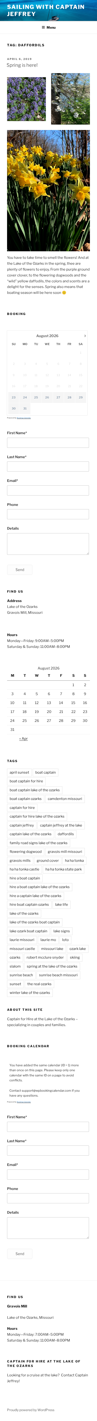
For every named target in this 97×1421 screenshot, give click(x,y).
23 (14, 397)
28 (69, 397)
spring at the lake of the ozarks (52, 966)
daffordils (66, 834)
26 (47, 397)
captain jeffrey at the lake (61, 825)
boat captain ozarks (26, 799)
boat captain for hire (26, 781)
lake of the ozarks (24, 913)
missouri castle (22, 949)
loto (65, 940)
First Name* (17, 433)
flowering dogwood (26, 852)
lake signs (61, 931)
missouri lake (52, 949)
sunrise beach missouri (58, 975)
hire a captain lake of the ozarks (35, 896)
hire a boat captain (25, 878)
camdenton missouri (65, 799)
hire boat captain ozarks (29, 904)
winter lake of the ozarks (30, 993)
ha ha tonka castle (24, 869)
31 (25, 408)
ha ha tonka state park (63, 869)
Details (13, 528)
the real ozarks (39, 984)
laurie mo (48, 940)
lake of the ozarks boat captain (35, 922)
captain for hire (22, 808)
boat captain (45, 772)
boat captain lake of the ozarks (35, 790)
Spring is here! (22, 65)
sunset (15, 984)
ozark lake (77, 949)
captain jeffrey (22, 825)
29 (81, 397)
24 (25, 397)
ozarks (15, 957)
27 (58, 397)
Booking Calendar (24, 418)
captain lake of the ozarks (31, 834)
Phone (12, 505)
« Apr (23, 738)
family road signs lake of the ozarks (39, 843)
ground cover (48, 860)
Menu (51, 27)
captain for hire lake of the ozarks (37, 816)
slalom (15, 966)
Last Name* (17, 457)
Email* (12, 481)
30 (14, 408)
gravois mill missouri (65, 852)
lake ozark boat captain (28, 931)
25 (36, 397)
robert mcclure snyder (45, 957)
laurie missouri (22, 940)
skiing (75, 957)
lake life (61, 904)
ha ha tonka (74, 860)
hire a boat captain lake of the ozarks (40, 887)
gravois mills (20, 860)
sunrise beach (21, 975)
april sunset (19, 772)
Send (20, 569)
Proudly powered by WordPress (30, 1410)
